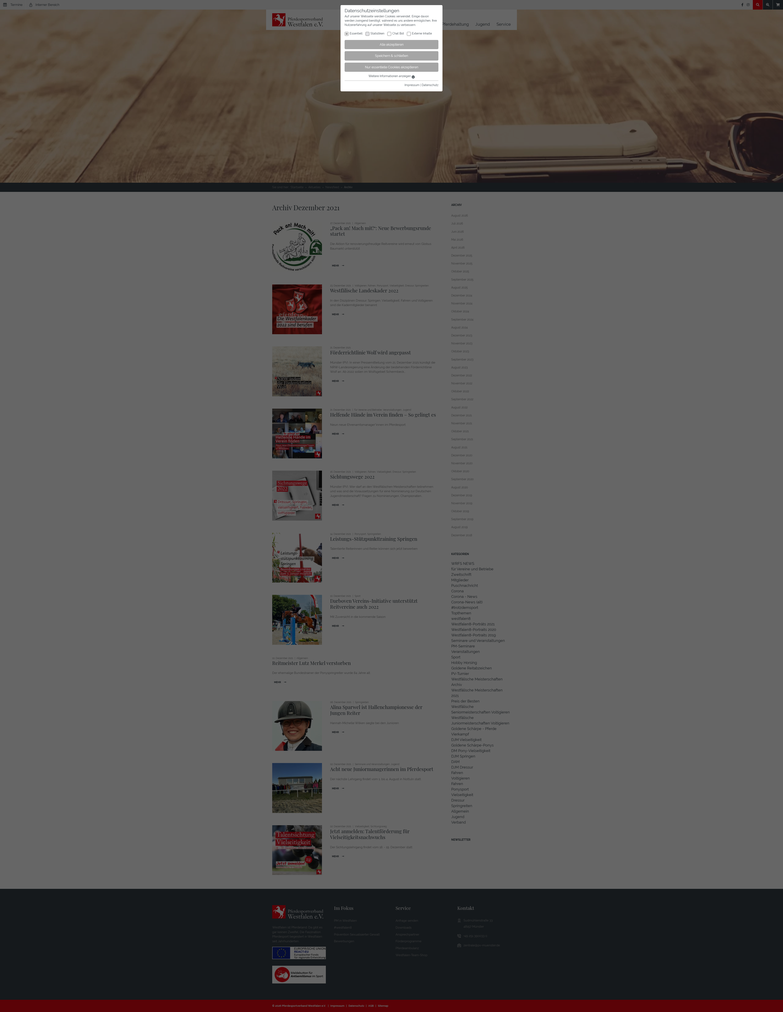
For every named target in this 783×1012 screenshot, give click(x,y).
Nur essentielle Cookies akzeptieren (391, 67)
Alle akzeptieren (392, 44)
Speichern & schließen (391, 56)
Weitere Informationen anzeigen (390, 76)
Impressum (412, 85)
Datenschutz (430, 85)
